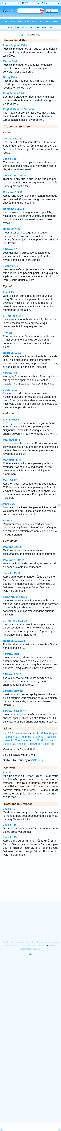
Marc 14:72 (10, 480)
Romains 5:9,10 (13, 192)
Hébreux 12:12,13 (14, 640)
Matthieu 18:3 (11, 439)
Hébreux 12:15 (12, 352)
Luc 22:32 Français (44, 736)
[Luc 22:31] (3, 511)
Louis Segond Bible (15, 45)
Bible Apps (34, 743)
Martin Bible (10, 61)
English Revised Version (18, 109)
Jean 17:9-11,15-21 (14, 175)
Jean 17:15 (10, 824)
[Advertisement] (30, 882)
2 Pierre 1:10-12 (13, 690)
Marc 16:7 (9, 503)
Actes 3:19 (9, 520)
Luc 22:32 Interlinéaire (16, 733)
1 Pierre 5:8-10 (12, 674)
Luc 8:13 (8, 292)
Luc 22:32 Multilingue (44, 733)
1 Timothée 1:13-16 (15, 620)
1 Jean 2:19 (10, 389)
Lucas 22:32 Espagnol (18, 736)
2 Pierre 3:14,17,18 (14, 711)
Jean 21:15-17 (11, 573)
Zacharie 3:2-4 (12, 138)
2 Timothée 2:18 (13, 315)
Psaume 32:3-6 (12, 546)
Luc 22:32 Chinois (42, 740)
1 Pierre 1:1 (10, 373)
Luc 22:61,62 (11, 419)
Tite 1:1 (7, 332)
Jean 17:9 (9, 808)
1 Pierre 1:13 (11, 653)
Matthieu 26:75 (12, 460)
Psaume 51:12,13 (13, 560)
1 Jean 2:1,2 (10, 265)
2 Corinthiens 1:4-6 (15, 596)
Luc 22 (7, 772)
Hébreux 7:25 (11, 229)
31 (4, 775)
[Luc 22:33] (57, 511)
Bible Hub (48, 743)
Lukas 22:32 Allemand (16, 740)
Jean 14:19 (10, 158)
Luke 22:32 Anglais (14, 743)
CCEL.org (37, 760)
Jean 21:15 (10, 837)
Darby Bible (10, 77)
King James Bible (14, 93)
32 (14, 782)
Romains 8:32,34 (13, 208)
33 (38, 789)
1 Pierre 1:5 (10, 249)
